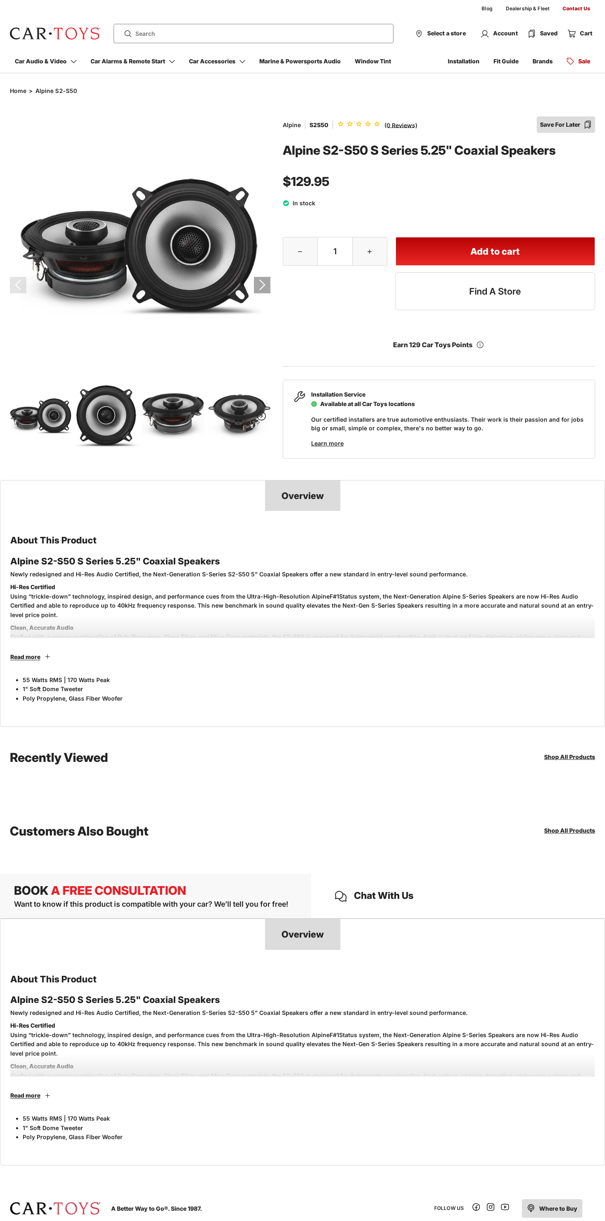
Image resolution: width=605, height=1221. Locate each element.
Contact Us (576, 8)
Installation (463, 61)
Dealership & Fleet (527, 8)
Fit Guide (506, 61)
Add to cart (495, 251)
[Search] (124, 33)
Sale (584, 61)
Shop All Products (569, 756)
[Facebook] (476, 1208)
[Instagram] (490, 1208)
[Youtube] (505, 1208)
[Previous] (18, 285)
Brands (543, 61)
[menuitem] (487, 8)
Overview (303, 495)
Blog (487, 8)
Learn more (327, 443)
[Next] (262, 285)
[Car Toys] (55, 34)
